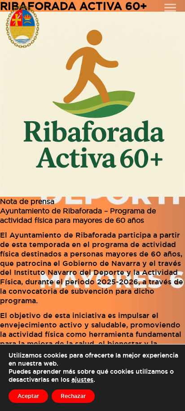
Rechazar (73, 396)
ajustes (82, 379)
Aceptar (28, 396)
